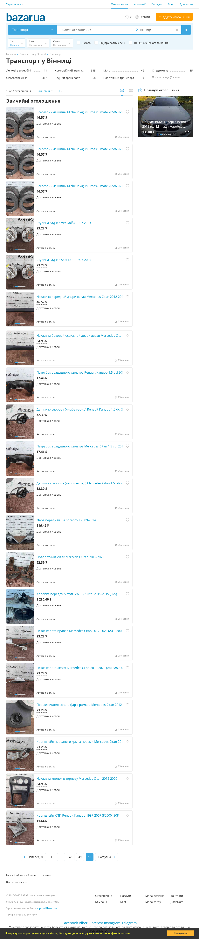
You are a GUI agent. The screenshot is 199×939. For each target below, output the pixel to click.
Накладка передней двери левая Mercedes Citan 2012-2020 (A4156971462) (92, 297)
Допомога (186, 4)
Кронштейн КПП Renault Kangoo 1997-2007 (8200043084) (79, 815)
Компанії (140, 4)
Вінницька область (17, 882)
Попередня (35, 857)
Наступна (104, 857)
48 (70, 857)
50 (89, 857)
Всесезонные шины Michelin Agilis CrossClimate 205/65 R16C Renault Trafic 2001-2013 (100, 186)
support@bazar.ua (47, 908)
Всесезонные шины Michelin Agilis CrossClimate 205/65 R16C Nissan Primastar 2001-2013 (102, 112)
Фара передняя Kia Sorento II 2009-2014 (66, 520)
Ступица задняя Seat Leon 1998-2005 (64, 260)
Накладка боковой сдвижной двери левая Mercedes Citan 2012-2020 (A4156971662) (99, 335)
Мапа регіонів (154, 896)
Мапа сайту (153, 902)
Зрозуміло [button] (180, 933)
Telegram (129, 923)
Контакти (176, 896)
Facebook (70, 923)
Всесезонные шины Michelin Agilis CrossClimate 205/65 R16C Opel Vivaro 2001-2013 (98, 149)
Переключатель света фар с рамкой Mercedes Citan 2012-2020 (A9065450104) (94, 705)
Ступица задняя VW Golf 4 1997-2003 (64, 223)
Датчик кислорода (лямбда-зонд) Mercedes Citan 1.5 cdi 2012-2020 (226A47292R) (96, 483)
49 (80, 857)
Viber (83, 923)
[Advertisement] (165, 182)
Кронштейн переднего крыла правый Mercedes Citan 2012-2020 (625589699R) (95, 741)
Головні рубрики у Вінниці (21, 875)
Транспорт (46, 875)
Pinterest (95, 923)
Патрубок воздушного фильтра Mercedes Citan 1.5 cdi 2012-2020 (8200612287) (95, 446)
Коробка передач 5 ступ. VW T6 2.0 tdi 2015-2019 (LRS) (77, 594)
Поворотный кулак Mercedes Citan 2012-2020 (70, 557)
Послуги (156, 4)
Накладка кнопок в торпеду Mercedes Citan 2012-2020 (77, 778)
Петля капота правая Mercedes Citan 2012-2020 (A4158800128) (83, 631)
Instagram (112, 923)
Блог (171, 4)
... (61, 857)
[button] (131, 933)
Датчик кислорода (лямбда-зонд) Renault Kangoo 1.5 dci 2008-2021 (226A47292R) (97, 409)
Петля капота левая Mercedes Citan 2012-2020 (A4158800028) (82, 668)
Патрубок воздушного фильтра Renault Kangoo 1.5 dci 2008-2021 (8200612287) (95, 372)
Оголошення (119, 4)
